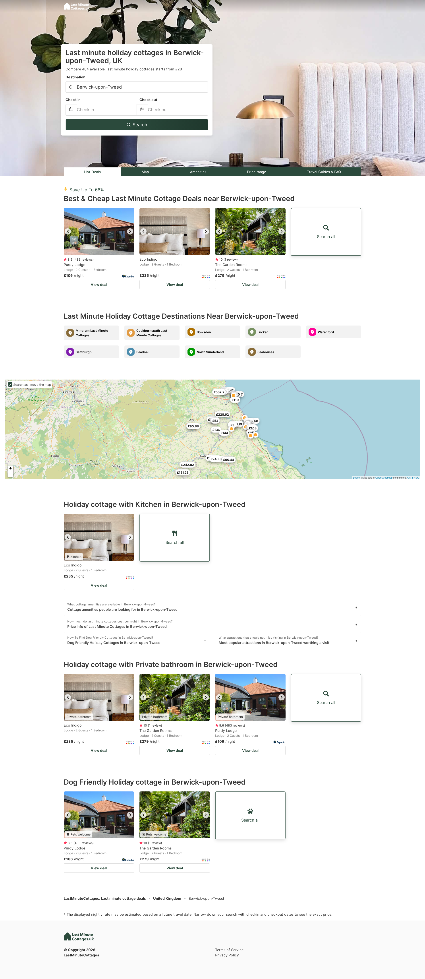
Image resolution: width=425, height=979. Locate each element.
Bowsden (204, 332)
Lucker (262, 332)
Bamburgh (84, 352)
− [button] (10, 474)
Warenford (326, 332)
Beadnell (142, 352)
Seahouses (265, 352)
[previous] (68, 231)
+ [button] (10, 468)
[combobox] (137, 87)
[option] (99, 231)
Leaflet (356, 477)
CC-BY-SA (413, 477)
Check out (148, 99)
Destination (75, 77)
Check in (73, 99)
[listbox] (99, 231)
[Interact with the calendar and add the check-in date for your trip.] (71, 110)
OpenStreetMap (383, 477)
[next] (130, 231)
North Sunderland (210, 352)
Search (140, 124)
